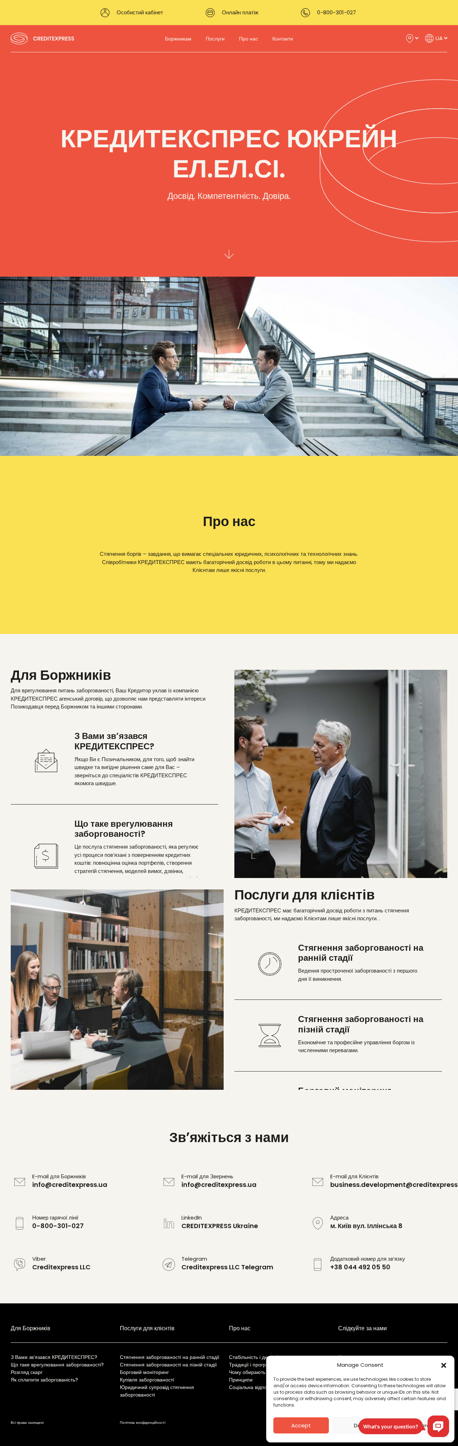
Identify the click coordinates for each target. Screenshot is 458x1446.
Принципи (241, 1379)
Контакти (282, 38)
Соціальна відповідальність (261, 1387)
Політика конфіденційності (142, 1422)
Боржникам (178, 38)
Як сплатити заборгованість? (44, 1379)
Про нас (248, 38)
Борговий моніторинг (144, 1372)
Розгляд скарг (27, 1372)
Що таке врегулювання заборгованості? (57, 1364)
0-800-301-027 (336, 12)
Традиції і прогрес (250, 1364)
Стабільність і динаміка (256, 1357)
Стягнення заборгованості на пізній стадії (168, 1364)
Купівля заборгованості (147, 1379)
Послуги (215, 38)
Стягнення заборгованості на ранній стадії (169, 1357)
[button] (443, 1365)
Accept (301, 1425)
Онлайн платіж (240, 12)
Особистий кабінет (140, 12)
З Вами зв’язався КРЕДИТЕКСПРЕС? (54, 1357)
